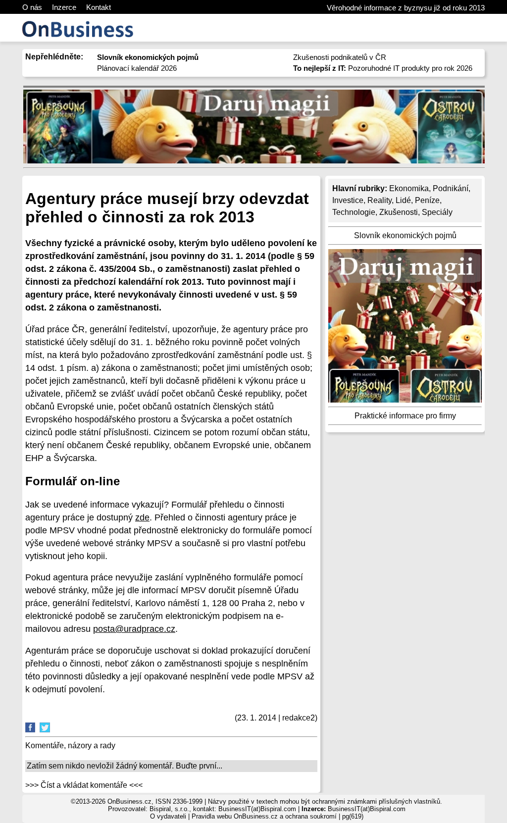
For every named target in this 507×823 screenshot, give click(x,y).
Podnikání (450, 188)
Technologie (353, 212)
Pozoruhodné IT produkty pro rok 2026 (382, 68)
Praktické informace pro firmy (405, 416)
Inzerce (64, 7)
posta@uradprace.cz (134, 629)
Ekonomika (409, 188)
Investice (347, 200)
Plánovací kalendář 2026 (137, 68)
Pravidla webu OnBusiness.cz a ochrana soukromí (264, 816)
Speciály (437, 212)
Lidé (403, 200)
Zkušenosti (398, 212)
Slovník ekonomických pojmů (405, 235)
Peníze (427, 200)
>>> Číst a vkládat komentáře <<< (84, 785)
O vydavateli (168, 816)
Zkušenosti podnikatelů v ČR (339, 57)
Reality (379, 200)
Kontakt (98, 7)
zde (142, 517)
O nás (32, 7)
